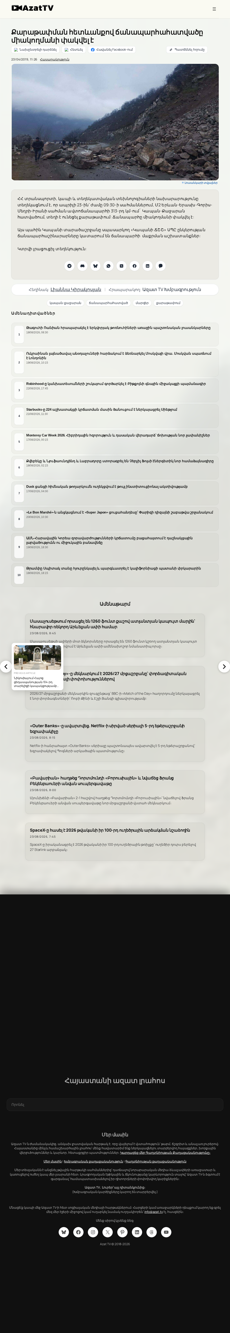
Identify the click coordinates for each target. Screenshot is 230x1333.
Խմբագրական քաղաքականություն (93, 1161)
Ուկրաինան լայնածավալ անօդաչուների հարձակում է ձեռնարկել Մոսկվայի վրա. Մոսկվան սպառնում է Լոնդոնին (118, 356)
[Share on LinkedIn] (147, 266)
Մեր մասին (53, 1161)
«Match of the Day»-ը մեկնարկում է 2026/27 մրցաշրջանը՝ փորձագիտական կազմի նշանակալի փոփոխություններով (108, 676)
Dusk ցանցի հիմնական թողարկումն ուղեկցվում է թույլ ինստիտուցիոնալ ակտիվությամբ (107, 487)
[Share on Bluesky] (95, 266)
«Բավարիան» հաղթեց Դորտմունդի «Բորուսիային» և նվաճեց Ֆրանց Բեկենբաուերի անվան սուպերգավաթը (102, 780)
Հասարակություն (54, 59)
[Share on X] (121, 266)
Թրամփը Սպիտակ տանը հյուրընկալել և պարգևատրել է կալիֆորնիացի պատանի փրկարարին (113, 568)
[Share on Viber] (160, 266)
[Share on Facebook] (134, 266)
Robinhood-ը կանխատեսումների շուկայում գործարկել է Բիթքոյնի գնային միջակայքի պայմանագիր (116, 384)
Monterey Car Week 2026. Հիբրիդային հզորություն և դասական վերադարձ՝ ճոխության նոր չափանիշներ (118, 435)
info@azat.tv (153, 1212)
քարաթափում (168, 303)
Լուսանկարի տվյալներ (201, 183)
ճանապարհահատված (108, 303)
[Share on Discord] (82, 266)
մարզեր (142, 303)
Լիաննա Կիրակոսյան (76, 289)
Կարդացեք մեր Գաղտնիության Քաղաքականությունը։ (165, 1152)
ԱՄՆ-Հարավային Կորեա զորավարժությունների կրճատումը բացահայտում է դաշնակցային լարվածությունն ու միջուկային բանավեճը (109, 540)
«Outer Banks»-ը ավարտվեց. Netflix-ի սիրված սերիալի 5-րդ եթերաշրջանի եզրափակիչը (107, 728)
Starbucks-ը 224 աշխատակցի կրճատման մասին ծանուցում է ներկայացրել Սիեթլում (101, 409)
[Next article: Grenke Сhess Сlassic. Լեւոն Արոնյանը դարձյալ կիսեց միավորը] (224, 666)
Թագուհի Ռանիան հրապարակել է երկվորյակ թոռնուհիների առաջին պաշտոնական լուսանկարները (118, 328)
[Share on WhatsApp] (108, 266)
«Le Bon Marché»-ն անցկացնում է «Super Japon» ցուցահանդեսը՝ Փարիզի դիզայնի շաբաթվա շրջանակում (119, 512)
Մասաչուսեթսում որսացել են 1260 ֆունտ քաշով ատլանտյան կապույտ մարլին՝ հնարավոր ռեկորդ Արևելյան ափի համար (112, 624)
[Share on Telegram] (69, 266)
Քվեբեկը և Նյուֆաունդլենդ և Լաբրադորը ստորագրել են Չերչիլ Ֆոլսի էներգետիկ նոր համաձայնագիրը (120, 461)
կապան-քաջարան (66, 303)
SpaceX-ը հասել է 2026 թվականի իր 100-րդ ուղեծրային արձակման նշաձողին (110, 830)
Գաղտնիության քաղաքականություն (155, 1161)
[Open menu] (214, 8)
